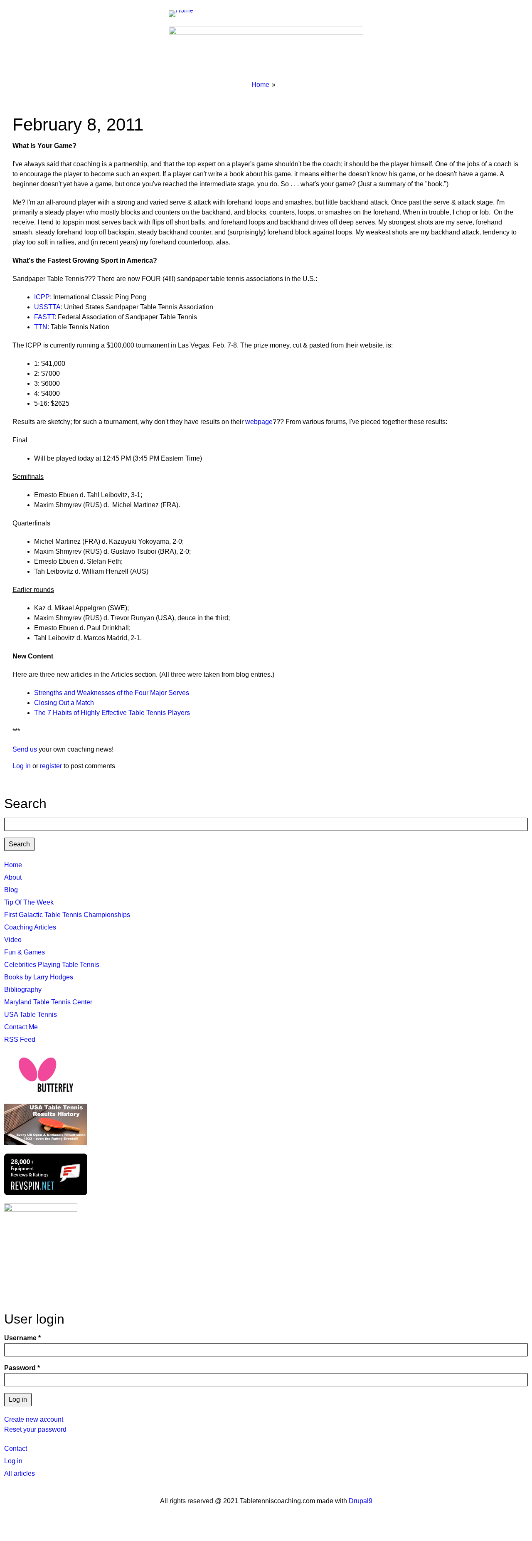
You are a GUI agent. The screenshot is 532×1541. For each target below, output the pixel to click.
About (13, 877)
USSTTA (47, 307)
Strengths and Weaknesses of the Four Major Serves (111, 692)
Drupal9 (359, 1500)
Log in (21, 765)
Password (20, 1367)
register (51, 765)
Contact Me (21, 1027)
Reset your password (35, 1429)
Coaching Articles (30, 927)
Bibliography (23, 989)
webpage (259, 421)
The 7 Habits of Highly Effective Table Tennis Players (112, 712)
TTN (40, 326)
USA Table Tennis (30, 1014)
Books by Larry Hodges (38, 977)
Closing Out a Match (64, 702)
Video (13, 939)
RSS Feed (19, 1039)
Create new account (33, 1419)
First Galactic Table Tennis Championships (67, 914)
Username (20, 1337)
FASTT (44, 317)
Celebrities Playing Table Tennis (51, 964)
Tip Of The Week (29, 902)
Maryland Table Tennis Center (48, 1002)
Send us (24, 749)
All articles (19, 1473)
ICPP (42, 297)
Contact (15, 1448)
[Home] (184, 13)
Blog (11, 889)
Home (260, 84)
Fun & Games (24, 952)
